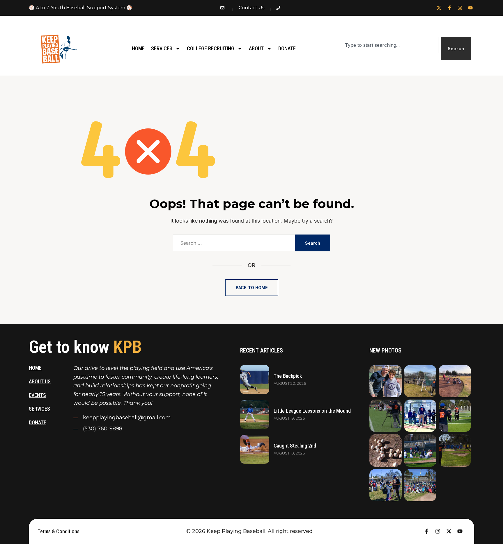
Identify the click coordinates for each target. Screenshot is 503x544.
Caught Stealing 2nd (295, 446)
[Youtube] (470, 8)
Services (161, 48)
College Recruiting (210, 48)
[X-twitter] (439, 8)
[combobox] (389, 45)
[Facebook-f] (449, 8)
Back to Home (252, 287)
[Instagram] (460, 8)
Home (138, 48)
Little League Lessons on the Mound (312, 411)
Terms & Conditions (58, 531)
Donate (287, 48)
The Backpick (288, 376)
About (256, 48)
